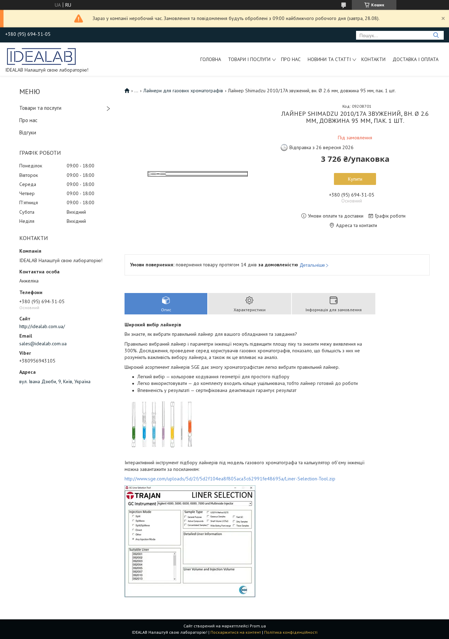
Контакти (373, 59)
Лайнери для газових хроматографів (183, 90)
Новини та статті (329, 59)
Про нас (291, 59)
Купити (355, 179)
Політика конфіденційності (290, 632)
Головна (210, 59)
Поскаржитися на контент (235, 632)
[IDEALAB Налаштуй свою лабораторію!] (41, 56)
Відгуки (27, 132)
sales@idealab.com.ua (43, 343)
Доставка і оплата (415, 59)
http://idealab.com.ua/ (42, 326)
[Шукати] (436, 35)
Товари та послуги (40, 108)
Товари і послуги (249, 59)
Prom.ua (258, 625)
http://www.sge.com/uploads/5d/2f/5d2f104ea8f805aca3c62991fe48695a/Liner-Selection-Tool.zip (230, 478)
